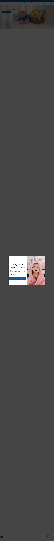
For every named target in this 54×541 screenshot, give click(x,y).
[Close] (44, 257)
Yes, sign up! (17, 278)
